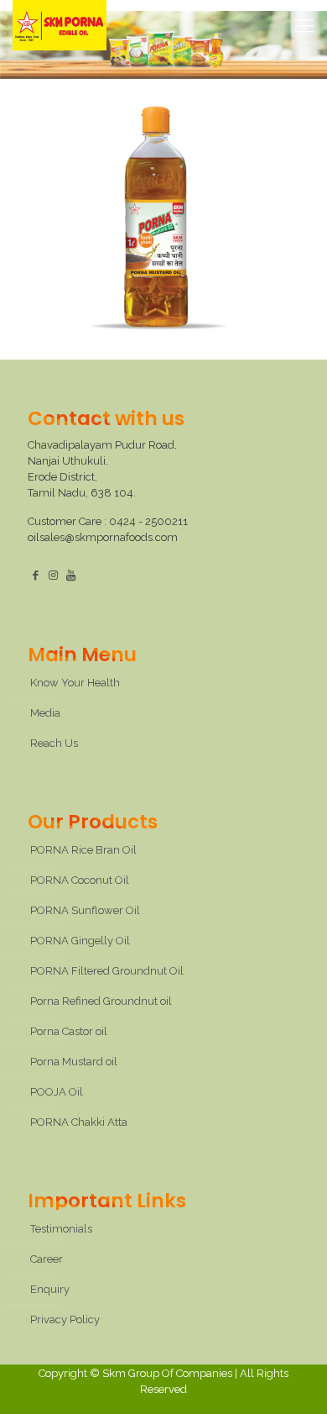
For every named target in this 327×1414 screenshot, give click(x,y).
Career (46, 1259)
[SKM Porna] (59, 25)
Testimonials (61, 1228)
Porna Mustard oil (73, 1061)
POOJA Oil (56, 1091)
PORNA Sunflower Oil (85, 910)
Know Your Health (75, 682)
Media (45, 713)
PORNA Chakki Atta (78, 1122)
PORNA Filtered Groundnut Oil (107, 971)
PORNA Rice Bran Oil (83, 850)
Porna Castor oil (68, 1031)
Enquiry (50, 1289)
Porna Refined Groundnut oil (101, 1001)
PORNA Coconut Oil (79, 880)
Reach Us (54, 743)
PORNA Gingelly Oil (80, 940)
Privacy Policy (65, 1319)
